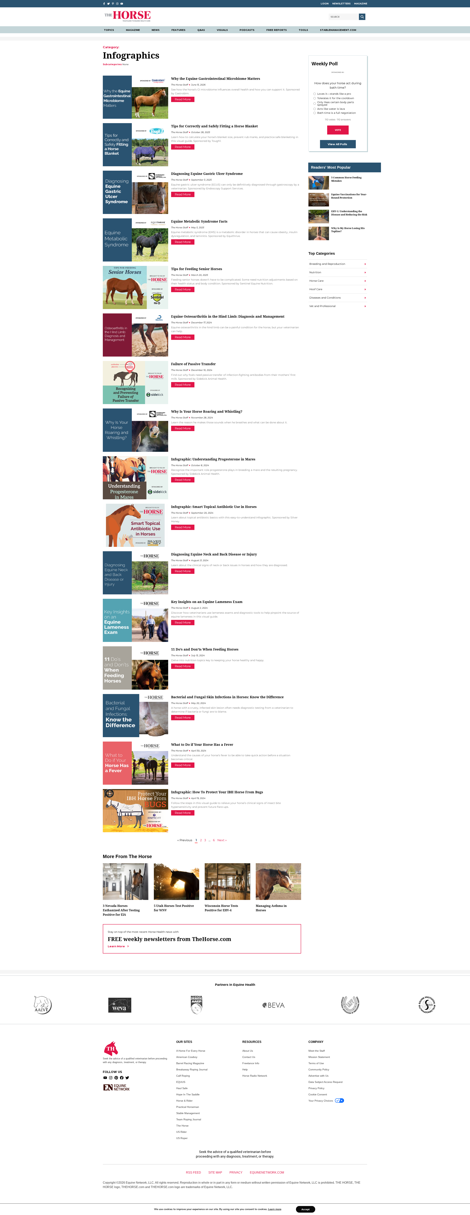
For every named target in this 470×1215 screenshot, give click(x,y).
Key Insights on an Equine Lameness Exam (207, 602)
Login (325, 3)
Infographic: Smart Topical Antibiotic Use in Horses (214, 506)
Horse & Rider (184, 1100)
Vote (338, 130)
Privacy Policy (316, 1088)
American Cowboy (186, 1057)
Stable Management (188, 1113)
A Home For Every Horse (190, 1050)
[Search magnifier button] (362, 17)
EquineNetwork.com (267, 1172)
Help (245, 1069)
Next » (222, 840)
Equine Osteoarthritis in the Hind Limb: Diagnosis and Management (227, 316)
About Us (247, 1050)
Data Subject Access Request (325, 1081)
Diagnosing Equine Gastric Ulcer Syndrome (207, 173)
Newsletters (341, 3)
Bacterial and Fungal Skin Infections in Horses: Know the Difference (227, 697)
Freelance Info (250, 1063)
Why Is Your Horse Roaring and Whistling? (206, 411)
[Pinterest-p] (113, 3)
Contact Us (248, 1057)
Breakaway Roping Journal (191, 1069)
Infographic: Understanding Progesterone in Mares (213, 459)
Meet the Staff (316, 1050)
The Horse (182, 1125)
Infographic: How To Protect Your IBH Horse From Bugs (217, 792)
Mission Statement (319, 1057)
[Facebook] (122, 1078)
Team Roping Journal (188, 1119)
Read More (183, 99)
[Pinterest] (116, 1078)
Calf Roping (183, 1075)
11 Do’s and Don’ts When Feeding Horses (204, 649)
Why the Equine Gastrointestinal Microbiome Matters (215, 78)
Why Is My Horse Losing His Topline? (348, 229)
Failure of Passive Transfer (193, 364)
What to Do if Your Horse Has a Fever (202, 744)
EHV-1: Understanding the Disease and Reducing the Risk (349, 213)
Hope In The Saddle (188, 1094)
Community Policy (318, 1069)
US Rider (181, 1131)
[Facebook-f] (104, 3)
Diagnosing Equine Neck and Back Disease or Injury (214, 554)
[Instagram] (117, 3)
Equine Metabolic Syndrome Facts (199, 221)
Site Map (215, 1172)
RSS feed (193, 1172)
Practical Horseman (187, 1106)
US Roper (182, 1138)
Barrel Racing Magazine (190, 1063)
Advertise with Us (318, 1075)
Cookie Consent (317, 1094)
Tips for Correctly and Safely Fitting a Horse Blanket (214, 126)
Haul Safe (182, 1088)
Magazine (360, 3)
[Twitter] (108, 3)
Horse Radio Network (254, 1075)
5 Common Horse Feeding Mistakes (346, 179)
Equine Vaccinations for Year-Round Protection (349, 196)
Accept (305, 1209)
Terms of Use (316, 1063)
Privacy (236, 1172)
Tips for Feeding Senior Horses (196, 269)
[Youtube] (105, 1078)
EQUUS (180, 1081)
